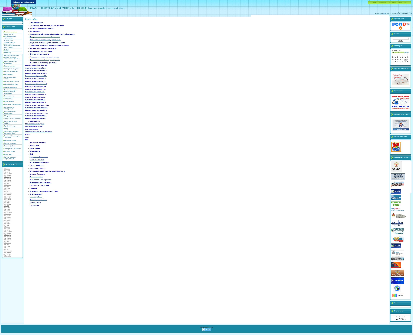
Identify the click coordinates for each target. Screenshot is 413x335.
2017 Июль (7, 170)
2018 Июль (7, 189)
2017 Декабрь (7, 178)
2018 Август (7, 191)
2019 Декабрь (7, 217)
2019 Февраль (7, 201)
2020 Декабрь (7, 236)
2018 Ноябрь (7, 196)
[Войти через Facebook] (400, 24)
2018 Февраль (7, 181)
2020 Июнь (7, 226)
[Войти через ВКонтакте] (396, 24)
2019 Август (7, 210)
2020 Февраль (7, 220)
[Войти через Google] (408, 24)
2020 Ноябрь (7, 235)
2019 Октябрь (7, 214)
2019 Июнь (7, 207)
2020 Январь (7, 218)
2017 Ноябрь (7, 177)
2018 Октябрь (7, 194)
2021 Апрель (7, 243)
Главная (374, 2)
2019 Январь (7, 199)
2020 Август (7, 230)
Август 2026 (397, 50)
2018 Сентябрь (8, 193)
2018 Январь (7, 180)
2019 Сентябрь (8, 212)
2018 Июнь (7, 188)
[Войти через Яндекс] (404, 24)
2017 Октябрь (7, 175)
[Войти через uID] (393, 24)
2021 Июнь (7, 246)
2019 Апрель (7, 204)
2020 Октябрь (7, 233)
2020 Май (6, 225)
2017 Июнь (7, 168)
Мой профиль (382, 2)
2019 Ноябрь (7, 215)
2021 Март (6, 241)
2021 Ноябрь (7, 254)
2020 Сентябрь (8, 231)
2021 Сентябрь (8, 251)
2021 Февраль (7, 239)
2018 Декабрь (7, 197)
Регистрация (392, 2)
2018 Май (6, 186)
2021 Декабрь (7, 255)
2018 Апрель (7, 185)
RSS (411, 13)
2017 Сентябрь (8, 173)
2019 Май (6, 206)
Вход (405, 2)
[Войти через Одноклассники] (400, 28)
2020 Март (6, 222)
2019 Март (6, 202)
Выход (400, 2)
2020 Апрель (7, 223)
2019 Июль (7, 209)
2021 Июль (7, 247)
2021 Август (7, 249)
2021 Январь (7, 238)
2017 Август (7, 172)
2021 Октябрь (7, 252)
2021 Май (6, 244)
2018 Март (6, 183)
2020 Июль (7, 228)
